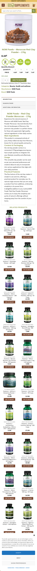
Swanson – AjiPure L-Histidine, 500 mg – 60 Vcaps (27, 295)
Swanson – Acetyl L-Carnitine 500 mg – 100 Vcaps (27, 425)
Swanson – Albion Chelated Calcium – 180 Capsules (9, 295)
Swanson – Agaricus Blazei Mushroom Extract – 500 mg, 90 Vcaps (28, 525)
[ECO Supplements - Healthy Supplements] (19, 5)
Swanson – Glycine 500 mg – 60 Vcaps (27, 230)
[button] (34, 535)
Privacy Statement (20, 567)
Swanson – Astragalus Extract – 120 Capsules (9, 523)
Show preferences (18, 563)
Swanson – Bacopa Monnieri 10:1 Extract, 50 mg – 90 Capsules (9, 360)
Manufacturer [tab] (8, 103)
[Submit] (34, 11)
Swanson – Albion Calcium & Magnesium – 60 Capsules (9, 459)
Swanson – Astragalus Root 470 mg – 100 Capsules (27, 328)
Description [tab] (7, 99)
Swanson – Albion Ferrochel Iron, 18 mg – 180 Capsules (10, 491)
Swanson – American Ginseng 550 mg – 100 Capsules (27, 459)
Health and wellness (23, 86)
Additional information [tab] (11, 107)
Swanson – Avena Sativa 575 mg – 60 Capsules (9, 230)
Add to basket (18, 80)
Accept (18, 553)
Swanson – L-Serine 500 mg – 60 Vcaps (27, 491)
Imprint (27, 567)
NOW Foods (16, 89)
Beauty (12, 86)
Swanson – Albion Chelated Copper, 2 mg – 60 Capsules (27, 360)
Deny (18, 558)
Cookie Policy (11, 567)
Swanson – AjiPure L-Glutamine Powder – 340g (9, 392)
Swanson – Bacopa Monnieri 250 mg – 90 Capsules (27, 263)
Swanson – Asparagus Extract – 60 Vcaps (9, 262)
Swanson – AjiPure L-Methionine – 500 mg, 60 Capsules (9, 328)
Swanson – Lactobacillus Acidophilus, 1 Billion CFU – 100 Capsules (9, 426)
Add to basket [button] (9, 237)
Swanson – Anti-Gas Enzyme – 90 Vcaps (28, 392)
